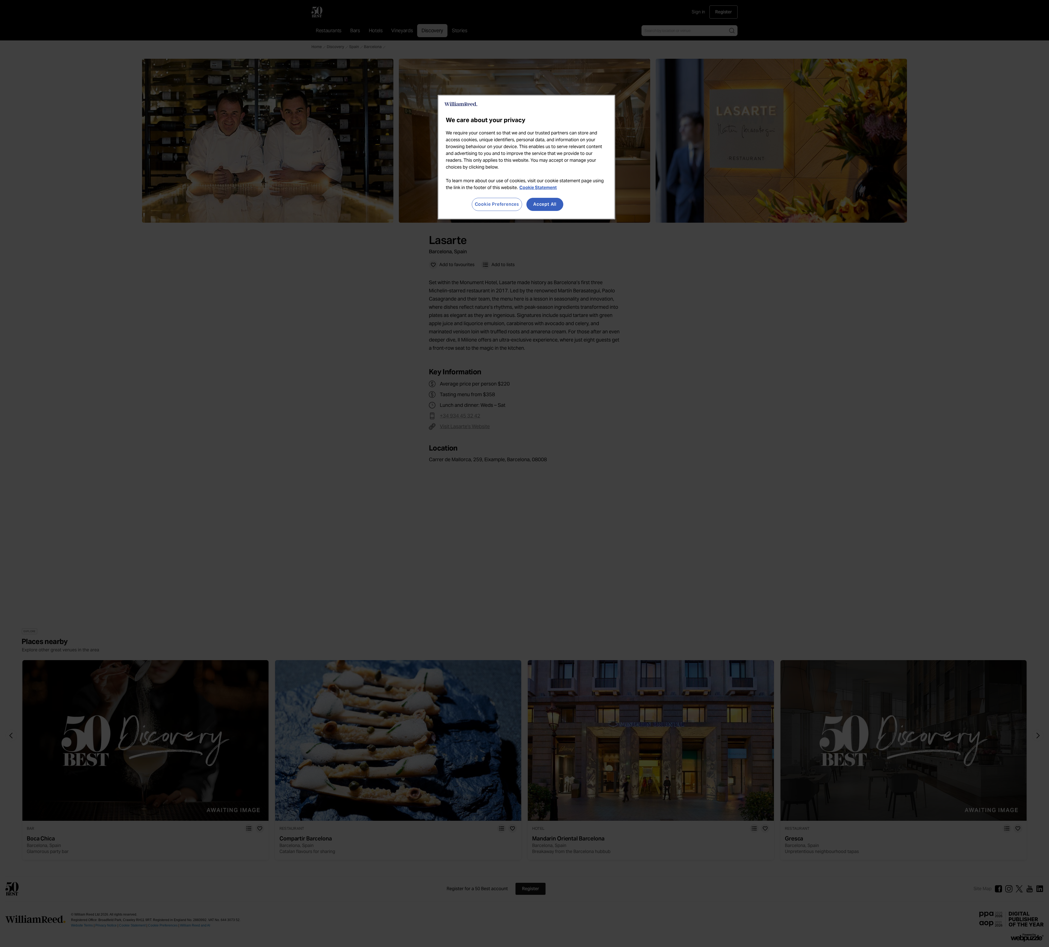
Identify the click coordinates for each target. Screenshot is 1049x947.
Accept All (544, 204)
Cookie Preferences (497, 204)
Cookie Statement (538, 187)
